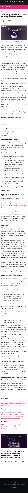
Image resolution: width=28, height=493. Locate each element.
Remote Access (5, 11)
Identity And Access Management (13, 403)
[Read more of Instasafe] (3, 21)
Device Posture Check (6, 418)
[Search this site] (23, 7)
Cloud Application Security (12, 426)
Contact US (13, 484)
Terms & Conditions (21, 484)
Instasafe (8, 20)
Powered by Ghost (14, 487)
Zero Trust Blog (6, 6)
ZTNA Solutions (20, 401)
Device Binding (19, 416)
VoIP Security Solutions (11, 428)
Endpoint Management (17, 412)
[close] (26, 2)
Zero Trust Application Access (8, 401)
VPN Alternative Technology (8, 425)
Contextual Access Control (7, 414)
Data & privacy (7, 484)
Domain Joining (16, 418)
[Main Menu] (26, 7)
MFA (2, 403)
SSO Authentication (6, 412)
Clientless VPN (11, 416)
